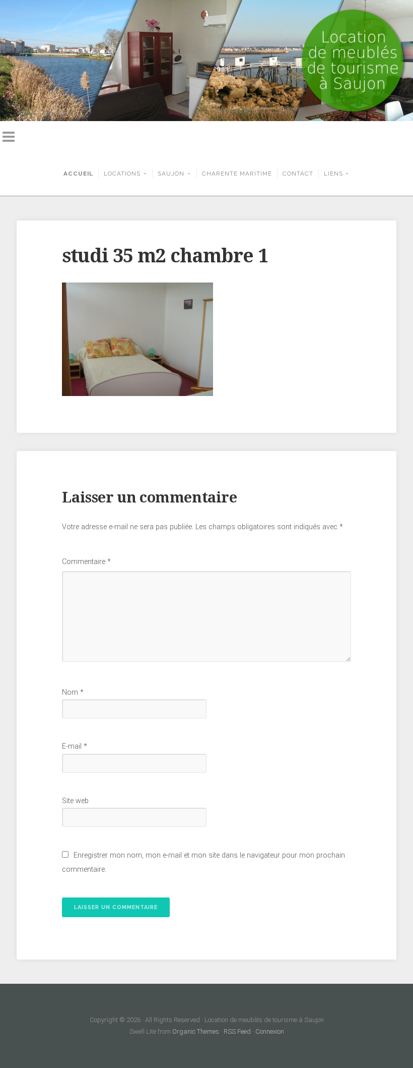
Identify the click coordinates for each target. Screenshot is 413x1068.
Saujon (171, 173)
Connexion (269, 1031)
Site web (75, 801)
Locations (122, 173)
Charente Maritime (237, 173)
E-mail (74, 746)
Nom (73, 692)
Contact (298, 173)
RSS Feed (237, 1031)
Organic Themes (195, 1031)
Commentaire (86, 561)
